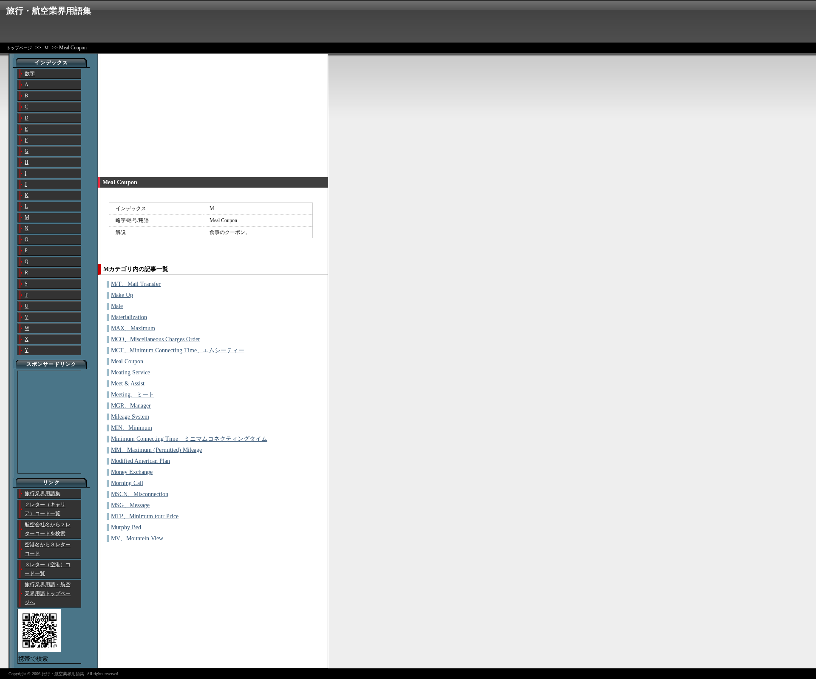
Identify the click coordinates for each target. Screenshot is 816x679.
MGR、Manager (131, 405)
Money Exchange (132, 472)
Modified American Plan (140, 461)
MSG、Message (130, 505)
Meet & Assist (127, 383)
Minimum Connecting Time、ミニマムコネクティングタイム (189, 439)
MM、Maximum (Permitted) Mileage (156, 450)
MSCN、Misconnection (139, 494)
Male (117, 306)
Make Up (122, 295)
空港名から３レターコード (48, 549)
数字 (30, 74)
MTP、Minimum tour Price (144, 516)
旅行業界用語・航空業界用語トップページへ (48, 593)
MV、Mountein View (137, 538)
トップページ (19, 48)
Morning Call (127, 483)
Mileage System (130, 417)
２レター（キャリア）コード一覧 (45, 509)
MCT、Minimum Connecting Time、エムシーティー (177, 350)
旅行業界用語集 (42, 493)
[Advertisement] (169, 113)
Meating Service (130, 372)
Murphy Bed (126, 527)
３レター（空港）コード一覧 (48, 569)
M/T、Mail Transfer (136, 284)
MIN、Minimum (131, 428)
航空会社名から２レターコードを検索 (48, 529)
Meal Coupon (127, 361)
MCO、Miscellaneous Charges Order (155, 339)
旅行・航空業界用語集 (48, 10)
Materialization (129, 317)
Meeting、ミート (132, 394)
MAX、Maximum (133, 328)
